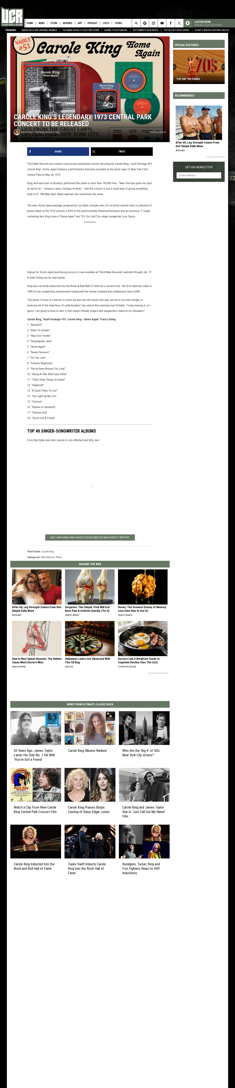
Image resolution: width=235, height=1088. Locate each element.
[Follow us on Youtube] (162, 23)
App (80, 23)
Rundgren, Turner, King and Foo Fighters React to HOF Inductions (141, 868)
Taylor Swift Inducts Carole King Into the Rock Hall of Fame (87, 868)
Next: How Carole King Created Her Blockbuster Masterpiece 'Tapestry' (90, 537)
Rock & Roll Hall (80, 286)
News (42, 23)
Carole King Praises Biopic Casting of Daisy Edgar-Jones (89, 809)
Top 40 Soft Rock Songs (176, 30)
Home (30, 23)
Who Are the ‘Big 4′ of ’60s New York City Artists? (141, 753)
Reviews (67, 23)
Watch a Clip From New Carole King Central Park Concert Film (35, 809)
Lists (106, 23)
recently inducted (50, 286)
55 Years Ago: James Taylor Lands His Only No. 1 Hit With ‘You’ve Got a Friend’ (34, 755)
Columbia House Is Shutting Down (80, 30)
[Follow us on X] (179, 23)
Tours (118, 23)
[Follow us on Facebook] (170, 23)
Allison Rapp (27, 132)
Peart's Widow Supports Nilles (212, 30)
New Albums (48, 557)
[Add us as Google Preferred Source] (145, 23)
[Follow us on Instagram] (153, 23)
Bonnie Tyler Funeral (115, 30)
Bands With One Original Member (39, 30)
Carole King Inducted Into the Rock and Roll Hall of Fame (34, 866)
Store (53, 23)
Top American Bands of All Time (197, 79)
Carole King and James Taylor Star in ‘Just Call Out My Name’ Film (143, 811)
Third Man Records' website (116, 272)
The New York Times (52, 194)
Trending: (11, 30)
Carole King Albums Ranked (87, 751)
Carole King (122, 163)
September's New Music (145, 30)
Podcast (92, 23)
